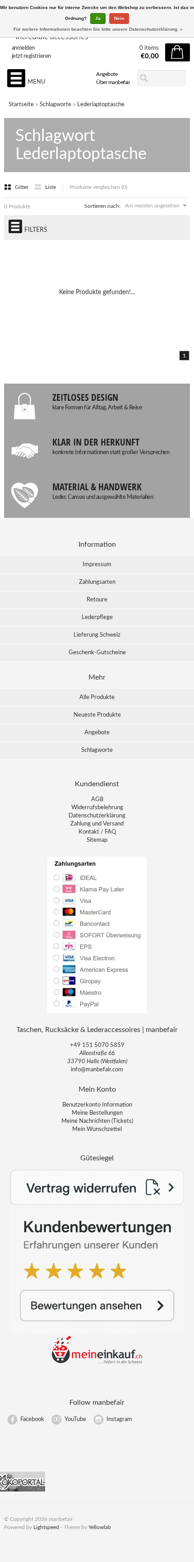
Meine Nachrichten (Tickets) (97, 1121)
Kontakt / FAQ (97, 832)
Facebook (32, 1419)
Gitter (22, 187)
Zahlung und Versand (97, 824)
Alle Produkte (97, 697)
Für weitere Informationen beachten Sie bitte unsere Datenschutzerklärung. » (98, 29)
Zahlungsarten (97, 582)
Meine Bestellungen (97, 1113)
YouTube (75, 1419)
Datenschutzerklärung (97, 816)
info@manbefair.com (97, 1070)
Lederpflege (97, 617)
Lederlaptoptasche (101, 105)
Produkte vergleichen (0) (98, 187)
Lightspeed (46, 1527)
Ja (98, 18)
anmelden (23, 48)
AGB (97, 799)
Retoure (97, 600)
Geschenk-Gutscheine (97, 653)
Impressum (97, 565)
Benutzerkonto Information (97, 1105)
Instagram (119, 1419)
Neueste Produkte (97, 715)
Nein (119, 18)
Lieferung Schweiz (97, 635)
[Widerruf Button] (97, 1203)
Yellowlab (99, 1527)
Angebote (106, 74)
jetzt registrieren (31, 56)
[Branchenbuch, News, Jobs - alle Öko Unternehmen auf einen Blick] (22, 1490)
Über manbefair (113, 82)
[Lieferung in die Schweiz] (97, 1362)
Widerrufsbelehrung (97, 808)
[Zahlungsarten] (97, 1012)
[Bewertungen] (97, 1331)
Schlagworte (55, 105)
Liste (50, 187)
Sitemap (97, 840)
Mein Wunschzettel (97, 1129)
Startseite (21, 105)
